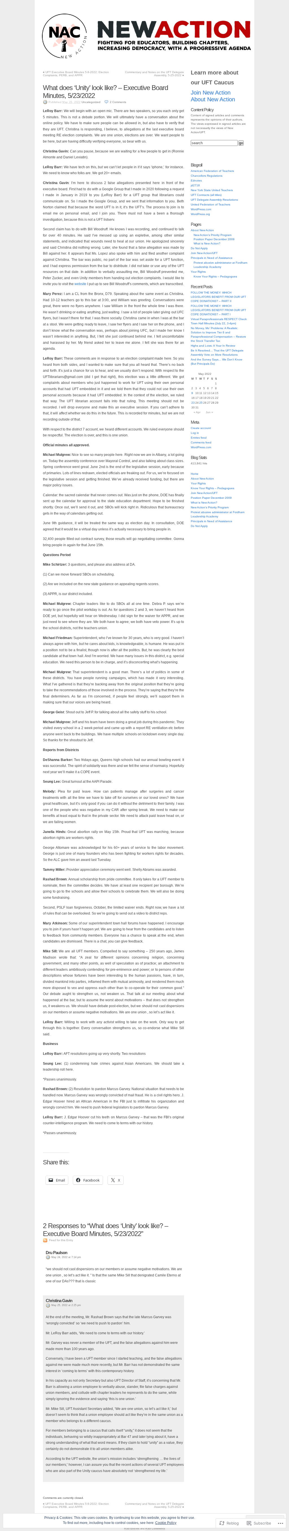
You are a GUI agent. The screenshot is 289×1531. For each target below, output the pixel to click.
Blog (51, 58)
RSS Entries (131, 1528)
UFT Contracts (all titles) (206, 194)
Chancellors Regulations (206, 175)
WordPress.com (201, 209)
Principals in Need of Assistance (121, 58)
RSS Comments (155, 1528)
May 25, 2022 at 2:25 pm (66, 1305)
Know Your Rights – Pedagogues (215, 276)
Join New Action (211, 92)
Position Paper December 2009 (214, 239)
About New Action (214, 58)
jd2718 (195, 185)
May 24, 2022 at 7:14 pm (66, 1257)
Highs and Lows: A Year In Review (213, 345)
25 (201, 402)
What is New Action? (207, 243)
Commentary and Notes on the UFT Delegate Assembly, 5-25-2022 (154, 74)
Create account (201, 428)
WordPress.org (200, 214)
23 (193, 402)
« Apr (197, 412)
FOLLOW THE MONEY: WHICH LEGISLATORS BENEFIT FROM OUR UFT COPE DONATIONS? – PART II (218, 297)
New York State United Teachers (212, 190)
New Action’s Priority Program (212, 235)
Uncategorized (91, 102)
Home (194, 473)
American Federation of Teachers (212, 170)
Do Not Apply (160, 58)
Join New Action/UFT (77, 58)
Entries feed (199, 437)
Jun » (209, 412)
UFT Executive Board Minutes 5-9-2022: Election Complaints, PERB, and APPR (76, 74)
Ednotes (196, 180)
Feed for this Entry (61, 1240)
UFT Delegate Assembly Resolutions (214, 199)
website (80, 284)
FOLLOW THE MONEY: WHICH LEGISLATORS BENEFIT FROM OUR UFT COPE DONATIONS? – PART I (218, 310)
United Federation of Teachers (210, 204)
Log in (195, 432)
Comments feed (201, 442)
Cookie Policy (165, 1523)
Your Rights (185, 58)
